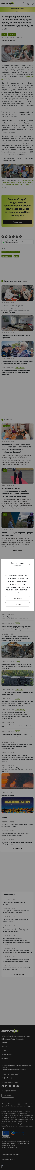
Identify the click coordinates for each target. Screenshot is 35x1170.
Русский (17, 604)
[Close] (29, 564)
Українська (18, 598)
